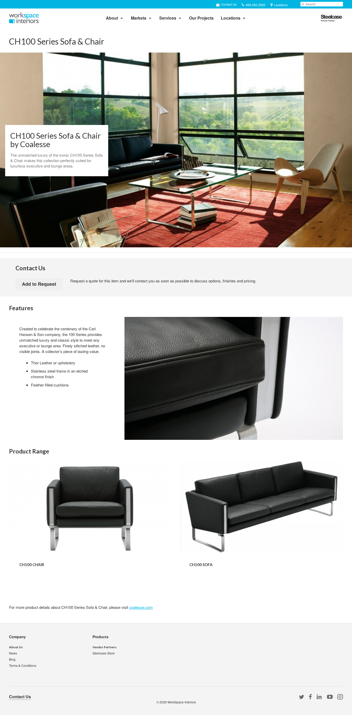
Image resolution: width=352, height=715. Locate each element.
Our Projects (201, 18)
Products (100, 636)
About (112, 18)
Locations (230, 18)
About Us (16, 647)
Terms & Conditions (22, 665)
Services (167, 18)
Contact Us (228, 4)
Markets (138, 18)
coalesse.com (141, 607)
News (13, 653)
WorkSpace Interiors (181, 702)
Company (17, 636)
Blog (12, 659)
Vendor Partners (104, 647)
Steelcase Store (104, 653)
